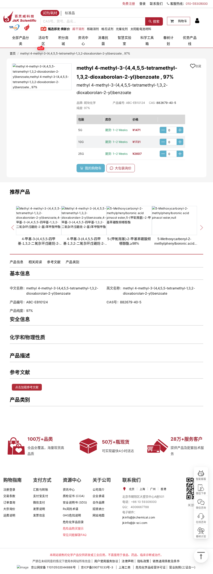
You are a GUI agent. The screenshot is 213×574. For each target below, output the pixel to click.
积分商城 (63, 41)
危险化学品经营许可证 (151, 567)
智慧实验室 (124, 41)
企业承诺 (99, 496)
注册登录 (9, 489)
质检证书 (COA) (73, 496)
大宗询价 (9, 509)
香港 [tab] (163, 489)
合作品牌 (99, 502)
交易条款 (9, 496)
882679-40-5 (166, 102)
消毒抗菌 (103, 41)
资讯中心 (83, 41)
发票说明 (39, 509)
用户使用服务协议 (106, 561)
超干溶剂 (78, 29)
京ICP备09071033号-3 (97, 567)
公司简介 (99, 489)
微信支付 (39, 502)
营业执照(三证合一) (182, 567)
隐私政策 (143, 561)
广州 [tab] (153, 489)
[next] (200, 226)
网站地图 (99, 515)
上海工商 (125, 567)
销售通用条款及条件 (166, 561)
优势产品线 (190, 41)
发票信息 (39, 515)
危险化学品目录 (73, 522)
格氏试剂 (107, 29)
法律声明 (128, 561)
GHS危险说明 (72, 515)
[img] (14, 27)
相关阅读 (35, 262)
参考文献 (54, 262)
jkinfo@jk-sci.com (134, 522)
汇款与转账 (40, 489)
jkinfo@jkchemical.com (138, 517)
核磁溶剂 (93, 29)
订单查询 (9, 502)
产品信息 (17, 262)
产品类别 (72, 262)
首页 (13, 53)
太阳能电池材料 (140, 29)
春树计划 (168, 41)
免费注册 (128, 4)
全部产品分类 (20, 41)
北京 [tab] (132, 489)
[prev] (13, 226)
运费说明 (9, 515)
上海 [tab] (142, 489)
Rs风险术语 (70, 509)
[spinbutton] (171, 130)
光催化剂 (122, 29)
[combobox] (93, 21)
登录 (142, 4)
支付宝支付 (40, 496)
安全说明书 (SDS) (75, 502)
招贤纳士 (99, 509)
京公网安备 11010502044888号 (53, 567)
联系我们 (156, 4)
